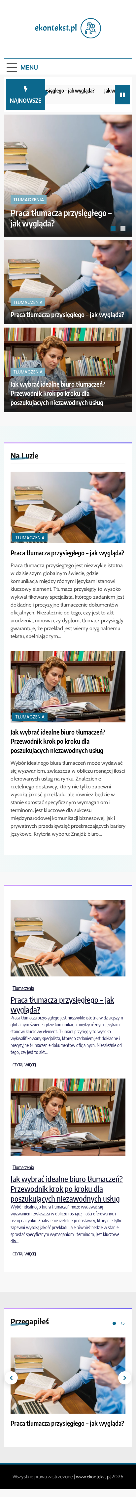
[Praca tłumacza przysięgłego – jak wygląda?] (68, 176)
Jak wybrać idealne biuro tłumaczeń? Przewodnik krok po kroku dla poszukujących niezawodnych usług (58, 393)
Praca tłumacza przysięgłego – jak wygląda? (67, 314)
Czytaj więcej (24, 1064)
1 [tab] (114, 229)
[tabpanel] (68, 176)
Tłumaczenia (28, 200)
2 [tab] (123, 229)
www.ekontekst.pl (93, 1477)
